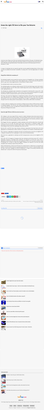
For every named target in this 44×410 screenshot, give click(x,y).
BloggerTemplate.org (31, 407)
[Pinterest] (15, 197)
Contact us (20, 405)
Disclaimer (32, 405)
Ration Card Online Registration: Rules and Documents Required (17, 316)
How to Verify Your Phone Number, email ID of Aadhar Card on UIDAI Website (20, 291)
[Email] (17, 197)
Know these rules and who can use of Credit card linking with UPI (17, 390)
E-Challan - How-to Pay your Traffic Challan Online (15, 374)
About (15, 405)
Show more (40, 208)
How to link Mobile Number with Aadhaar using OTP (15, 296)
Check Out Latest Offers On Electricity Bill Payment (15, 311)
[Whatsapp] (12, 197)
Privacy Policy (26, 405)
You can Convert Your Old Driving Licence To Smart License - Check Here (19, 326)
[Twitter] (10, 197)
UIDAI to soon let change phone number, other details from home (18, 385)
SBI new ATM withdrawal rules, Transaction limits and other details (18, 321)
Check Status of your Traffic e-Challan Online (14, 379)
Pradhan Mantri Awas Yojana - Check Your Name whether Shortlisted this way (20, 285)
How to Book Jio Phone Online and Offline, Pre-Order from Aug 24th (18, 301)
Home (2, 22)
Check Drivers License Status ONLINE (12, 306)
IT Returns (6, 22)
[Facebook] (8, 197)
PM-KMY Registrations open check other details (14, 280)
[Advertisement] (22, 12)
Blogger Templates (17, 407)
